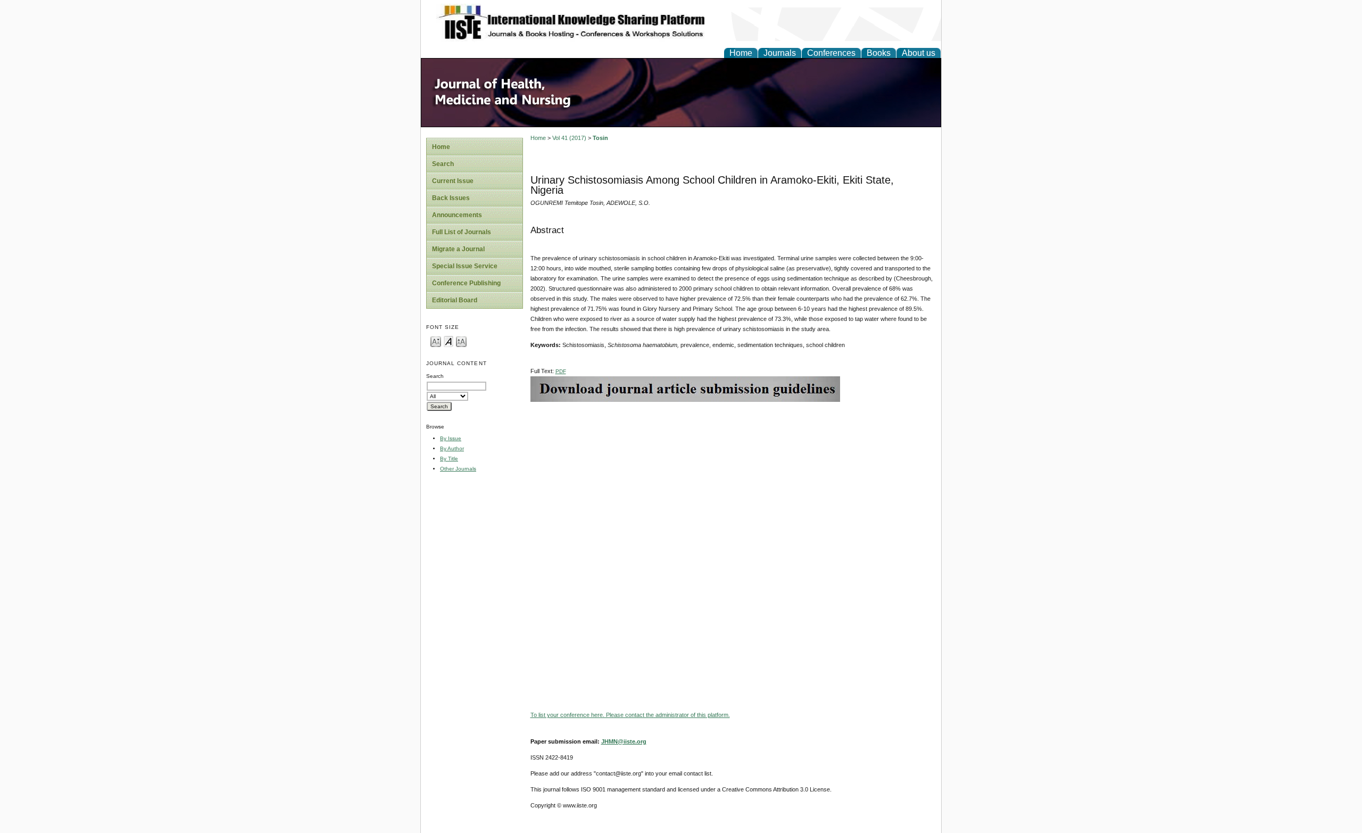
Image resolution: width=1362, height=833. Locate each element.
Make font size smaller (435, 341)
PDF (560, 371)
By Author (452, 448)
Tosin (600, 138)
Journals (779, 52)
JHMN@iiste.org (623, 741)
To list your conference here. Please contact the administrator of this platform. (630, 715)
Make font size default (448, 341)
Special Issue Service (464, 266)
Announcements (457, 215)
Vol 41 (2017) (569, 138)
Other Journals (458, 469)
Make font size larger (461, 341)
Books (879, 52)
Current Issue (453, 181)
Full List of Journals (461, 232)
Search (443, 164)
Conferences (831, 52)
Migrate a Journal (458, 249)
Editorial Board (454, 300)
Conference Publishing (466, 283)
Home (740, 52)
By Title (449, 458)
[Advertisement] (733, 476)
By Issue (450, 438)
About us (918, 52)
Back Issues (451, 198)
